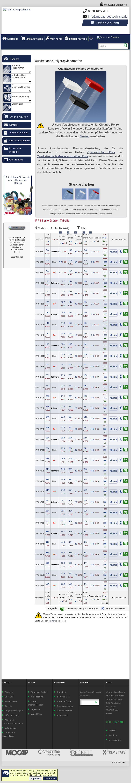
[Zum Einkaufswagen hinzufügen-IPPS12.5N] (123, 294)
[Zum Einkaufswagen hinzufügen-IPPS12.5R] (123, 304)
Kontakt (13, 124)
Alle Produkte (16, 159)
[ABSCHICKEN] (96, 702)
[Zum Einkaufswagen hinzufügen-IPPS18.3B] (123, 346)
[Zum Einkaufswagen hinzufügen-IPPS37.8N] (123, 513)
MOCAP (121, 762)
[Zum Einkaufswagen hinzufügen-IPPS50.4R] (123, 586)
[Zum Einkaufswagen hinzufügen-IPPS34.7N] (123, 481)
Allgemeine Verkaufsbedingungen (12, 721)
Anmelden (61, 692)
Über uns (9, 697)
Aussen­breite (63, 238)
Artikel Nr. (39, 239)
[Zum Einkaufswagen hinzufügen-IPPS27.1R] (123, 429)
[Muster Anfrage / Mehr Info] (113, 252)
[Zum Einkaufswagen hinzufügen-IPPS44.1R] (123, 554)
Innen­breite (86, 239)
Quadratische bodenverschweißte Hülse (62, 156)
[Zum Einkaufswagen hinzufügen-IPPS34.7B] (123, 471)
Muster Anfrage (78, 38)
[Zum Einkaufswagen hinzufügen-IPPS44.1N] (123, 544)
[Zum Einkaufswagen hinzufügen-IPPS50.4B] (123, 565)
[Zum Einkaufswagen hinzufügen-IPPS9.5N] (123, 262)
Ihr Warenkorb (63, 697)
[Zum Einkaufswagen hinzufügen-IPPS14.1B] (123, 314)
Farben (55, 239)
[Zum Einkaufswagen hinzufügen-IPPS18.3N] (123, 356)
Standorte (113, 735)
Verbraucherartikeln (19, 140)
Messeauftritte (115, 740)
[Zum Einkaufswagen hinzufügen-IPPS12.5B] (123, 283)
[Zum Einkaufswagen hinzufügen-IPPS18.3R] (123, 367)
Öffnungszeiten (12, 715)
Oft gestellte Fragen (14, 711)
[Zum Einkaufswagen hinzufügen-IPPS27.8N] (123, 450)
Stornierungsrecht (65, 706)
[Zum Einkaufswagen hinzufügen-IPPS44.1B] (123, 534)
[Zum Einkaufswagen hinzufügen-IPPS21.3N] (123, 387)
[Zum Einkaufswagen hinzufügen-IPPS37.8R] (123, 523)
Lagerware (35, 709)
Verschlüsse (36, 714)
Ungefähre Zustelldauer (8, 734)
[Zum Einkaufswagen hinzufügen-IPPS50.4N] (123, 575)
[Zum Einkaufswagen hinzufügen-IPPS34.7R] (123, 492)
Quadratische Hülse (101, 152)
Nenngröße (47, 239)
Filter (83, 228)
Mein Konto (56, 38)
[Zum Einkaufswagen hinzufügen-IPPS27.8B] (123, 440)
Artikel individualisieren (35, 703)
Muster (84, 136)
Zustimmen (49, 778)
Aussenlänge (95, 237)
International (62, 715)
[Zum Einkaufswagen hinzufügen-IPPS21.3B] (123, 377)
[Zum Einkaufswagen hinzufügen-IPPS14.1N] (123, 325)
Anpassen (36, 778)
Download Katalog (18, 132)
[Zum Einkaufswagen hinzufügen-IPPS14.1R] (123, 335)
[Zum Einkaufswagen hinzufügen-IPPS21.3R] (123, 398)
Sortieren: (53, 228)
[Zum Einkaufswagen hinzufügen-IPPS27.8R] (123, 461)
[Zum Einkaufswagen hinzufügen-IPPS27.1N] (123, 419)
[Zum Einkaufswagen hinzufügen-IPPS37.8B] (123, 502)
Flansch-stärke (78, 238)
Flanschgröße (70, 239)
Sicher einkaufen (64, 711)
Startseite (12, 38)
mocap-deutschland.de (107, 16)
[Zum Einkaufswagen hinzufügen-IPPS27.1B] (123, 408)
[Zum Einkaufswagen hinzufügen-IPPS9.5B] (123, 252)
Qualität (8, 706)
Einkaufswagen (34, 38)
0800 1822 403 (97, 11)
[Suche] (125, 46)
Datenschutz (10, 728)
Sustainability (11, 701)
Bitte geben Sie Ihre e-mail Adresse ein (90, 694)
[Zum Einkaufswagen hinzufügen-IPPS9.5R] (123, 273)
